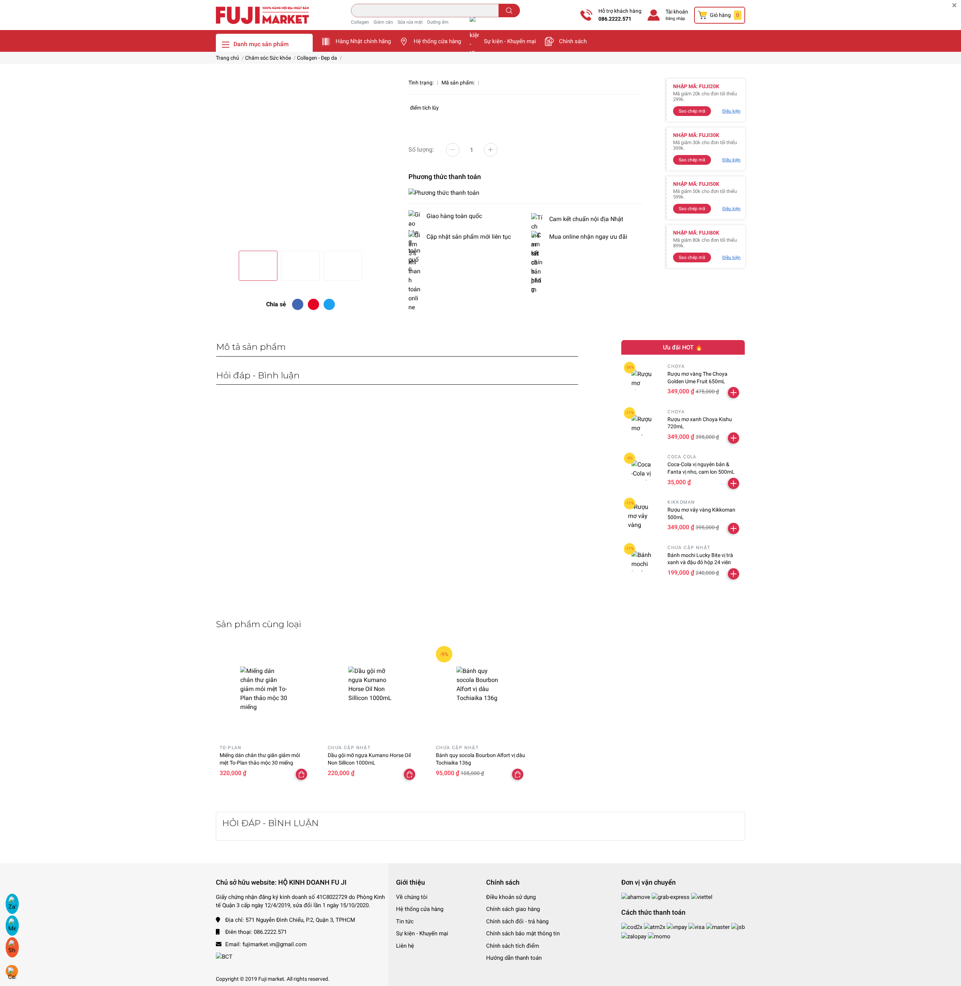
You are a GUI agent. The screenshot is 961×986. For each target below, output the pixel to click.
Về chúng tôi (412, 897)
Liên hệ (405, 945)
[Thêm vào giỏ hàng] (733, 392)
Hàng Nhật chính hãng (363, 41)
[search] (509, 10)
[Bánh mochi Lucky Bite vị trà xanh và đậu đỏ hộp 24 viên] (641, 560)
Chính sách (573, 41)
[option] (300, 160)
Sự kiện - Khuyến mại (510, 41)
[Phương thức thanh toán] (443, 192)
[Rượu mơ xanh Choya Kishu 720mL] (641, 425)
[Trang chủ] (262, 15)
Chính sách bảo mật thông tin (523, 933)
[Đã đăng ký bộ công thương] (224, 956)
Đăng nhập (675, 18)
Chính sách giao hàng (513, 909)
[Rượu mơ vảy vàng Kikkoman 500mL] (641, 515)
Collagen (360, 22)
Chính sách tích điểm (512, 945)
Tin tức (405, 921)
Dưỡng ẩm (438, 22)
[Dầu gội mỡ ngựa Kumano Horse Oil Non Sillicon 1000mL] (372, 690)
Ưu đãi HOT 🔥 (683, 347)
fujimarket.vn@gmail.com (275, 944)
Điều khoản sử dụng (511, 897)
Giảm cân (383, 22)
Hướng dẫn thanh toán (514, 957)
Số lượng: (421, 149)
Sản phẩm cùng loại (258, 624)
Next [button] (376, 160)
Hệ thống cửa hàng (437, 41)
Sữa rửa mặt (410, 22)
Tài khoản (677, 12)
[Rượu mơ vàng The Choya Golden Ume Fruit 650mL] (641, 379)
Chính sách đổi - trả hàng (517, 921)
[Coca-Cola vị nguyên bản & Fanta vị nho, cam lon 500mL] (641, 470)
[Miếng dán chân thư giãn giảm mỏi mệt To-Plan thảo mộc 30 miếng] (264, 690)
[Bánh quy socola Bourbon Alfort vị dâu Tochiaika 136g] (480, 690)
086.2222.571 (614, 19)
